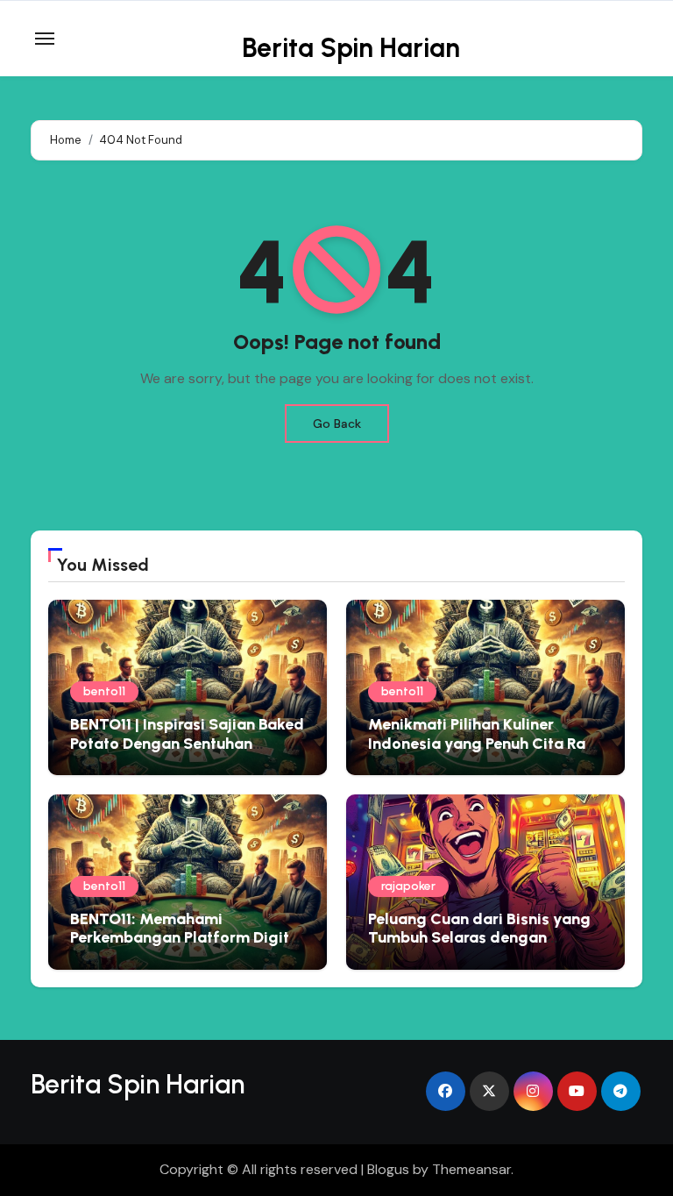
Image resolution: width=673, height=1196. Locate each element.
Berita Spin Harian (351, 48)
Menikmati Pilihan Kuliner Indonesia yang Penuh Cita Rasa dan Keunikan (485, 743)
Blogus (388, 1169)
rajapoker (408, 886)
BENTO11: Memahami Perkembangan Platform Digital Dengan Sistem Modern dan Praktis (186, 947)
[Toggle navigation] (45, 38)
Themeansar (471, 1169)
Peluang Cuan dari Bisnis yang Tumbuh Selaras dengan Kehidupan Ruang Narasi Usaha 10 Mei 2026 (483, 947)
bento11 (104, 691)
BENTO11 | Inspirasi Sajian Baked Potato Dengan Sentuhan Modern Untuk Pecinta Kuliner (187, 743)
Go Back (337, 423)
